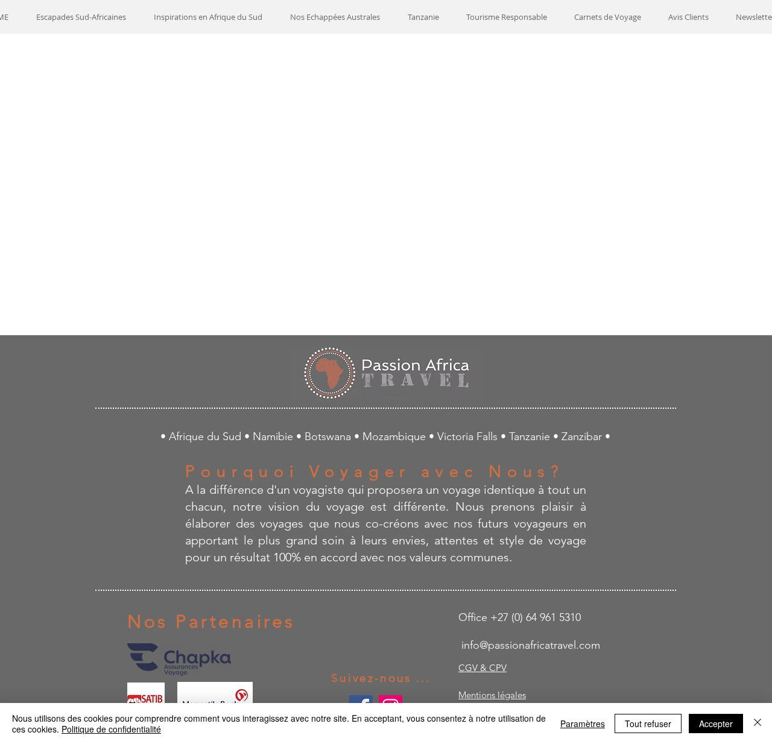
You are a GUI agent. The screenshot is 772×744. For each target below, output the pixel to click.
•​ (557, 436)
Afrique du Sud (206, 436)
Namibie (274, 436)
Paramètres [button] (582, 723)
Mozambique (395, 436)
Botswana (329, 436)
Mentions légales (492, 695)
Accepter (716, 723)
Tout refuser (648, 723)
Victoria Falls (469, 436)
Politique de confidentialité (111, 729)
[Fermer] (757, 723)
